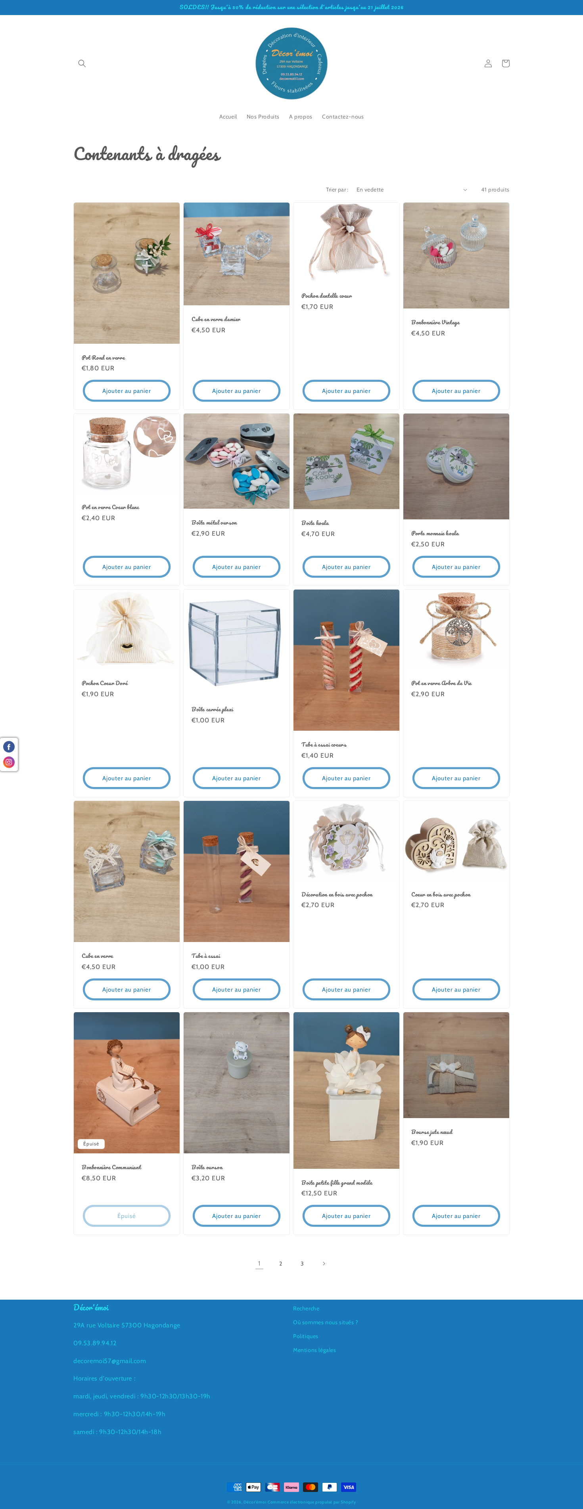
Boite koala (315, 523)
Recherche (306, 1308)
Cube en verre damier (216, 319)
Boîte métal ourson (214, 522)
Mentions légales (314, 1350)
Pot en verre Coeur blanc (110, 507)
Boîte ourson (207, 1167)
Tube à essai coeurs (323, 744)
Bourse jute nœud (432, 1132)
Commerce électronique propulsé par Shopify (312, 1502)
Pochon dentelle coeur (326, 296)
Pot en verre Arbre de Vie (441, 683)
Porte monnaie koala (434, 533)
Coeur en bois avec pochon (440, 894)
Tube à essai (206, 956)
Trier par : (337, 189)
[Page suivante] (323, 1263)
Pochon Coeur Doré (104, 683)
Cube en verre (97, 956)
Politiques (305, 1336)
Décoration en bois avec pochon (336, 894)
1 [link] (259, 1263)
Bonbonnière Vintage (435, 322)
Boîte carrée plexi (212, 709)
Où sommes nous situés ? (325, 1322)
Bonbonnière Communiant (111, 1167)
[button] (82, 63)
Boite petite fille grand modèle (336, 1183)
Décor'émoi (255, 1502)
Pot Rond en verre (103, 357)
